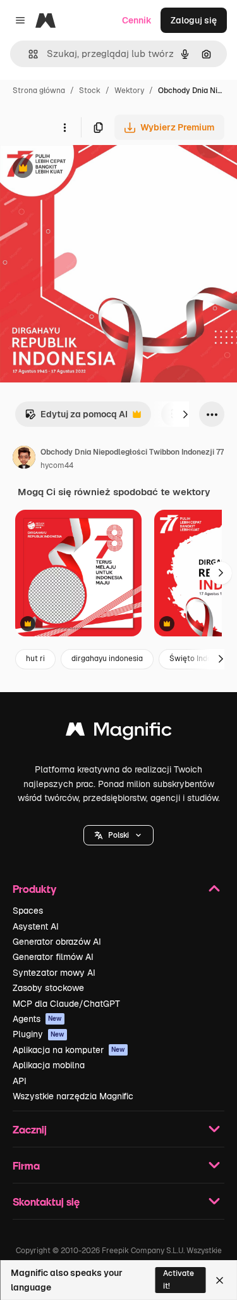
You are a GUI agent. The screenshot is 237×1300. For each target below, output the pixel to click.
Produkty (34, 888)
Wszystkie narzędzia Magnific (73, 1096)
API (20, 1081)
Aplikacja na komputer (69, 1050)
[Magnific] (119, 732)
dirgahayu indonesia (107, 658)
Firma (26, 1165)
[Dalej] (185, 414)
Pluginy (38, 1034)
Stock (89, 90)
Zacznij (30, 1129)
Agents (37, 1019)
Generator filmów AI (53, 956)
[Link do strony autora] (24, 459)
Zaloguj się (194, 20)
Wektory (129, 90)
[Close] (219, 1280)
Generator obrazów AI (57, 941)
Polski (118, 835)
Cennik (137, 20)
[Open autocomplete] (28, 54)
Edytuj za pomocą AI (76, 417)
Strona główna (39, 90)
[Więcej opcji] (64, 127)
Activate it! (178, 1279)
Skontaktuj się (46, 1201)
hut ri (35, 658)
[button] (118, 835)
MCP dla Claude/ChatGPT (66, 1003)
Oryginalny (87, 169)
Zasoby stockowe (48, 988)
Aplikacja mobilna (49, 1065)
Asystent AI (36, 926)
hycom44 (56, 465)
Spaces (28, 910)
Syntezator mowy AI (54, 972)
